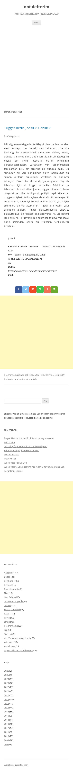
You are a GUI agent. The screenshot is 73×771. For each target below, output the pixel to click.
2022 (6, 687)
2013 (6, 723)
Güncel (7, 605)
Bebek (7, 576)
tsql (38, 374)
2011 (6, 732)
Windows (8, 642)
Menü (36, 22)
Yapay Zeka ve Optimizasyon (18, 650)
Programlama (11, 374)
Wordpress (9, 646)
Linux (7, 621)
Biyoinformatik (11, 589)
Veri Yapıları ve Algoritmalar (18, 638)
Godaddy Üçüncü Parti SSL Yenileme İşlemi (25, 446)
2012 (6, 727)
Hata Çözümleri (12, 609)
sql (26, 374)
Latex (7, 617)
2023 (6, 683)
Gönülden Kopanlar (14, 601)
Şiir (5, 629)
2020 (6, 695)
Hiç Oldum (9, 442)
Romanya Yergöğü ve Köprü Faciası (21, 450)
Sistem (7, 633)
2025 (6, 674)
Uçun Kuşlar (10, 458)
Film (6, 593)
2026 (6, 670)
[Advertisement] (36, 67)
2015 (6, 715)
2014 (6, 719)
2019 (6, 699)
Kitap (6, 613)
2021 (6, 691)
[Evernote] (54, 289)
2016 (6, 711)
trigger (32, 374)
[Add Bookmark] (47, 289)
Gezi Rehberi (10, 597)
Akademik (9, 572)
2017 (6, 707)
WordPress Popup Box (15, 462)
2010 (6, 736)
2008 (6, 744)
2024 (6, 678)
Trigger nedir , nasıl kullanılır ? (27, 128)
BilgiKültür (9, 580)
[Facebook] (18, 289)
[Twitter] (25, 289)
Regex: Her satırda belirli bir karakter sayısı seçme (28, 438)
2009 (6, 740)
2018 (6, 703)
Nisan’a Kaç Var (11, 454)
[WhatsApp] (40, 289)
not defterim (36, 6)
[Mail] (32, 289)
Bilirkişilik (8, 584)
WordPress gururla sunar (16, 764)
